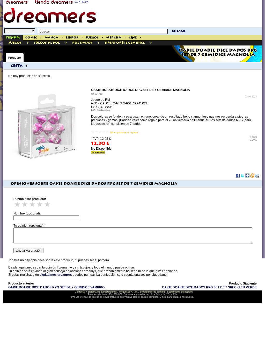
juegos (15, 42)
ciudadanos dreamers (56, 275)
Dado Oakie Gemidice (125, 42)
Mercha (113, 37)
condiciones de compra (152, 291)
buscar (178, 31)
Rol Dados (82, 42)
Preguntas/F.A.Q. (128, 291)
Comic (31, 37)
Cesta (17, 65)
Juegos (92, 37)
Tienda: (13, 37)
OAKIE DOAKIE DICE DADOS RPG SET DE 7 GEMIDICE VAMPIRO (56, 287)
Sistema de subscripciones (102, 291)
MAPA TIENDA (81, 2)
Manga (51, 37)
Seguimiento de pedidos (180, 291)
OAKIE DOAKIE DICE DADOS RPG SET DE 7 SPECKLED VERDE (209, 287)
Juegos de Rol (47, 42)
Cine (133, 37)
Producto (14, 57)
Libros (72, 37)
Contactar (80, 291)
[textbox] (103, 31)
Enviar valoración (28, 250)
